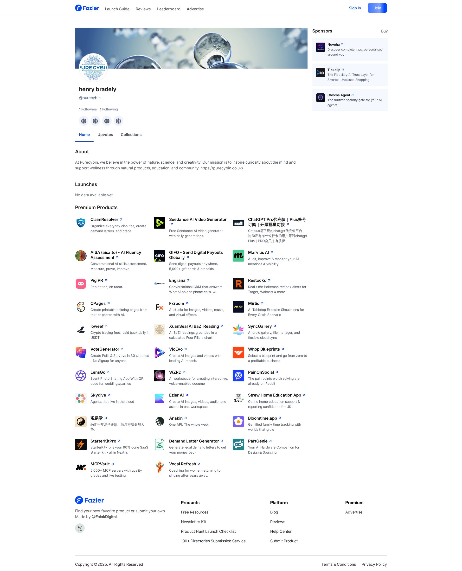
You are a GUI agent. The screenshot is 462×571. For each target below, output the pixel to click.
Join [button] (377, 8)
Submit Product (284, 541)
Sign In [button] (355, 8)
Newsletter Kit (193, 521)
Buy (384, 31)
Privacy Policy (374, 564)
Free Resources (194, 512)
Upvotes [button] (105, 134)
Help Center (281, 531)
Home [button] (84, 134)
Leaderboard (168, 8)
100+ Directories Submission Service (213, 541)
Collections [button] (131, 134)
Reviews (143, 8)
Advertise (195, 8)
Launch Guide (117, 8)
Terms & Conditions (338, 564)
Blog (274, 512)
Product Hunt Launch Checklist (208, 531)
